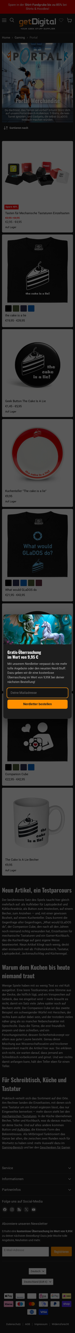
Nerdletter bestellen (37, 704)
